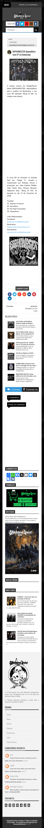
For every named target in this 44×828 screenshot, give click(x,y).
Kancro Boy (14, 776)
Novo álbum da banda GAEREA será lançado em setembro (26, 615)
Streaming (13, 42)
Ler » (26, 761)
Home (9, 715)
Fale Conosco (11, 742)
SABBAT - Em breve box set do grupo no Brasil (27, 598)
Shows (9, 724)
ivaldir (12, 765)
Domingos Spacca (16, 787)
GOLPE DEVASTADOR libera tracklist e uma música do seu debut (27, 633)
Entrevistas (11, 733)
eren (11, 755)
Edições (9, 728)
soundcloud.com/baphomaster (19, 232)
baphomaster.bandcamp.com (18, 227)
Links (9, 738)
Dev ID (28, 824)
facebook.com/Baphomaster (18, 222)
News (9, 719)
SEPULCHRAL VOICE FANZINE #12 (15, 517)
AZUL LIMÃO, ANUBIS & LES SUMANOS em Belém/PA (23, 5)
